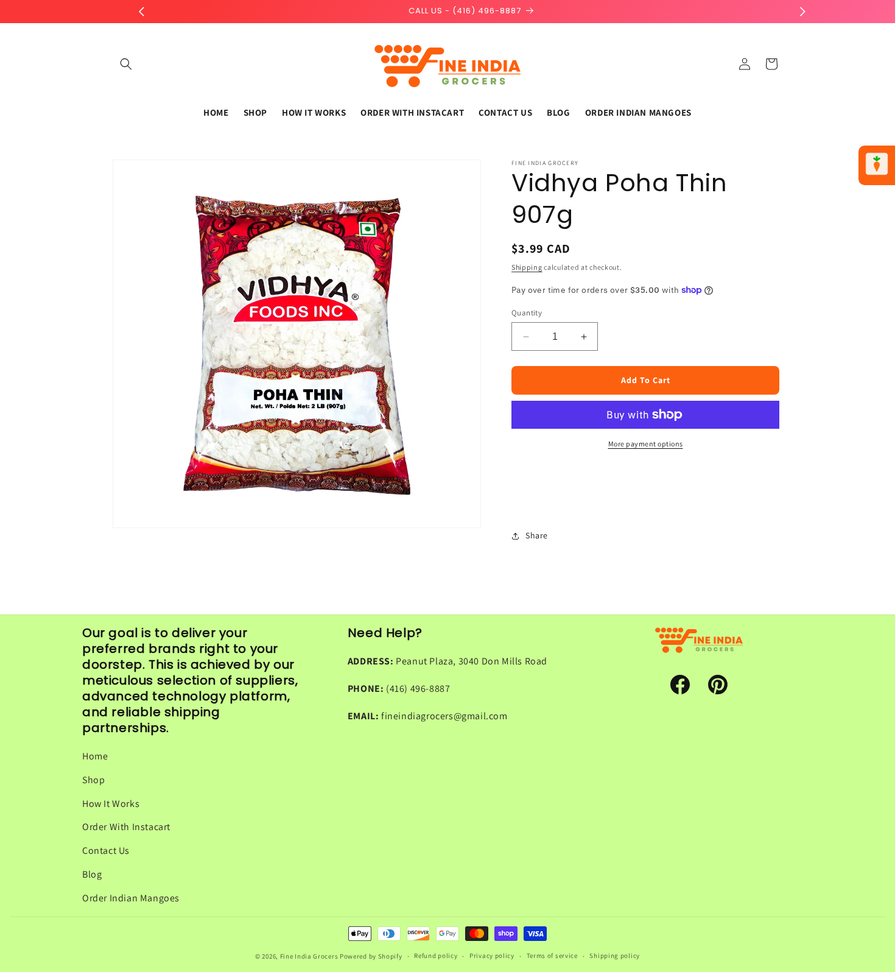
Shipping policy (614, 955)
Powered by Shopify (371, 956)
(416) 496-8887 (418, 688)
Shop (93, 779)
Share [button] (536, 535)
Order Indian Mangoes (131, 898)
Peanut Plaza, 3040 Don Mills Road (471, 661)
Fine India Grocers (309, 956)
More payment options (645, 443)
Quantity (526, 313)
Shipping (526, 267)
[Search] (126, 64)
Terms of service (552, 955)
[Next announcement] (802, 11)
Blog (92, 874)
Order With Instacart (126, 826)
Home (95, 756)
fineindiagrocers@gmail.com (444, 716)
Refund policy (435, 955)
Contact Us (106, 850)
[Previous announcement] (141, 11)
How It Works (110, 803)
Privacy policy (491, 955)
